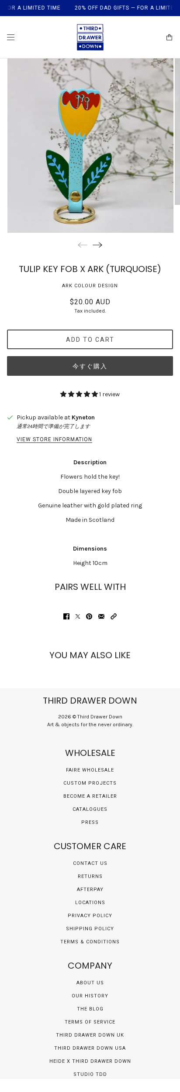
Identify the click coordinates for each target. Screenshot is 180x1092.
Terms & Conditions (90, 942)
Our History (90, 996)
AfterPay (90, 889)
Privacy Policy (90, 916)
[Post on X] (78, 616)
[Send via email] (101, 616)
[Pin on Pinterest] (89, 616)
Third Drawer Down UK (90, 1035)
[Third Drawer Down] (90, 37)
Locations (90, 902)
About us (90, 983)
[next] (97, 245)
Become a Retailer (90, 796)
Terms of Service (90, 1022)
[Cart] (169, 37)
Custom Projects (90, 783)
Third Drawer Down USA (90, 1048)
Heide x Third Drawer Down (90, 1061)
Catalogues (90, 809)
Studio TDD (90, 1074)
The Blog (90, 1009)
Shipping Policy (90, 929)
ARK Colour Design (90, 286)
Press (90, 822)
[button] (113, 616)
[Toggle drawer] (10, 37)
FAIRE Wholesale (90, 770)
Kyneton (83, 417)
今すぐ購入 (90, 366)
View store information (54, 439)
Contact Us (90, 863)
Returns (90, 876)
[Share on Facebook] (66, 616)
